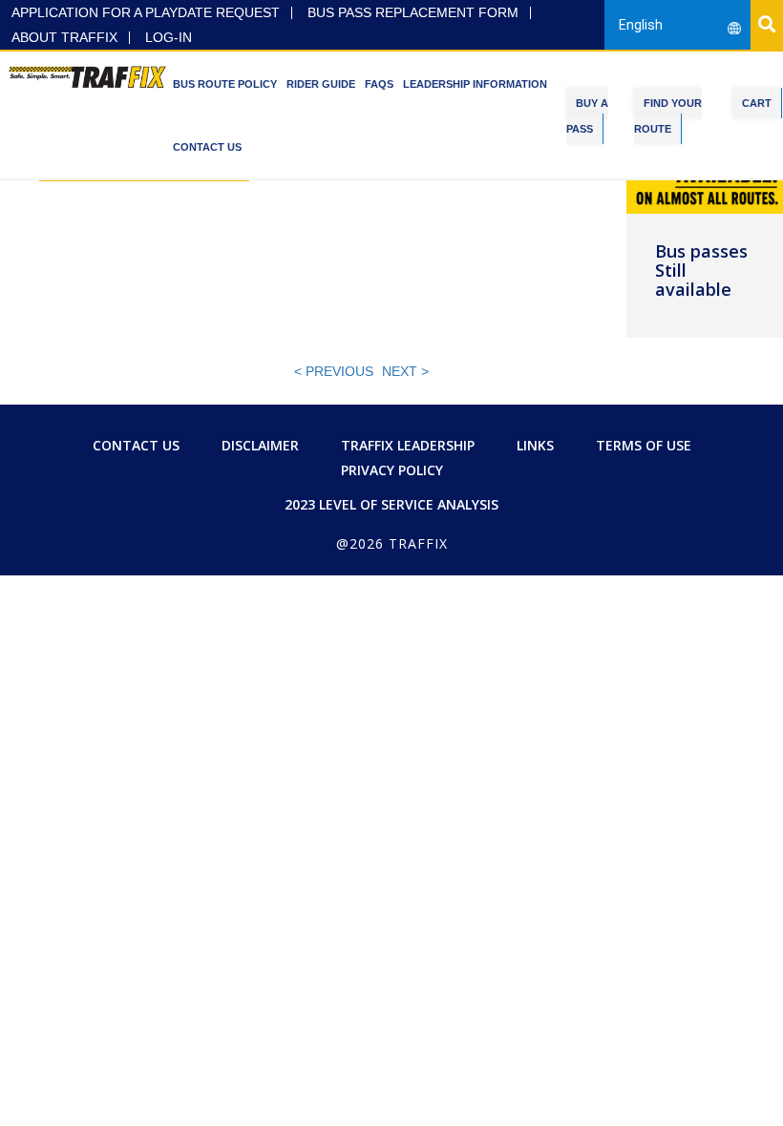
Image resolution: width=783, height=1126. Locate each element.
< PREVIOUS (333, 371)
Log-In (168, 37)
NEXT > (405, 371)
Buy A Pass (587, 116)
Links (535, 445)
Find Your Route (668, 116)
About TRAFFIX (64, 37)
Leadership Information (475, 84)
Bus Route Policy (225, 84)
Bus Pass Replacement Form (412, 13)
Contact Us (207, 147)
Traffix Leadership (408, 445)
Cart (757, 103)
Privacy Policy (392, 470)
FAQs (379, 84)
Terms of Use (643, 445)
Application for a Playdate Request (145, 13)
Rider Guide (320, 84)
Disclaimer (260, 445)
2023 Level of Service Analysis (391, 504)
